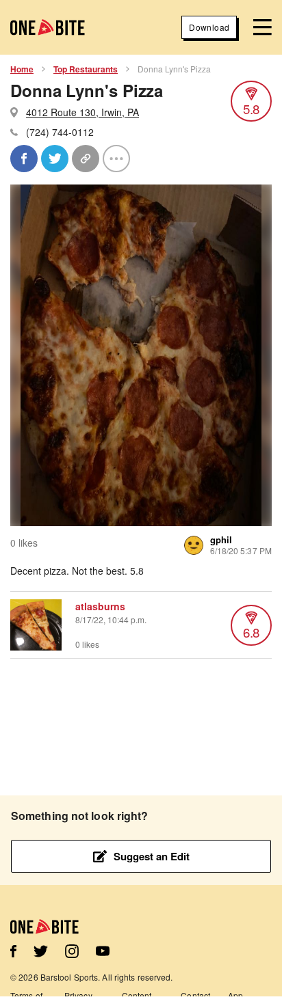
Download (209, 27)
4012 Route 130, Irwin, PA (82, 112)
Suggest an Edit (152, 856)
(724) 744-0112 (60, 132)
